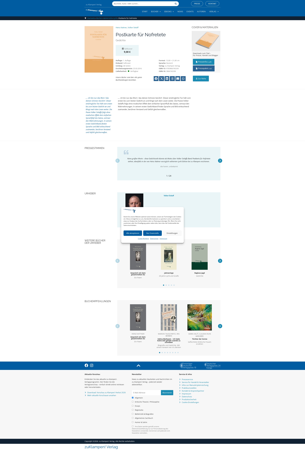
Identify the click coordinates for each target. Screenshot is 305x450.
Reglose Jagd (199, 273)
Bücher (154, 12)
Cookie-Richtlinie (143, 239)
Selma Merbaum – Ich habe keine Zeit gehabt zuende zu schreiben (168, 340)
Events (190, 12)
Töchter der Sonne (199, 339)
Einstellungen (172, 233)
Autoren (201, 12)
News (180, 12)
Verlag (212, 12)
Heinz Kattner (121, 27)
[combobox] (143, 3)
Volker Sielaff (133, 27)
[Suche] (176, 3)
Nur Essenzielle (152, 233)
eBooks (167, 12)
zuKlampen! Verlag (101, 447)
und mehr (200, 336)
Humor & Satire (140, 422)
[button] (156, 78)
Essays (137, 406)
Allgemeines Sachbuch (143, 418)
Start (144, 12)
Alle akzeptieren (132, 233)
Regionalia (138, 410)
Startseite (91, 18)
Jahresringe (168, 273)
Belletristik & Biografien (144, 414)
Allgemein (138, 398)
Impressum (163, 239)
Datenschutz (154, 239)
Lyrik (115, 18)
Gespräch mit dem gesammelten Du (138, 274)
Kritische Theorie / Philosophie (146, 402)
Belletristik (108, 18)
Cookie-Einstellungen (190, 402)
